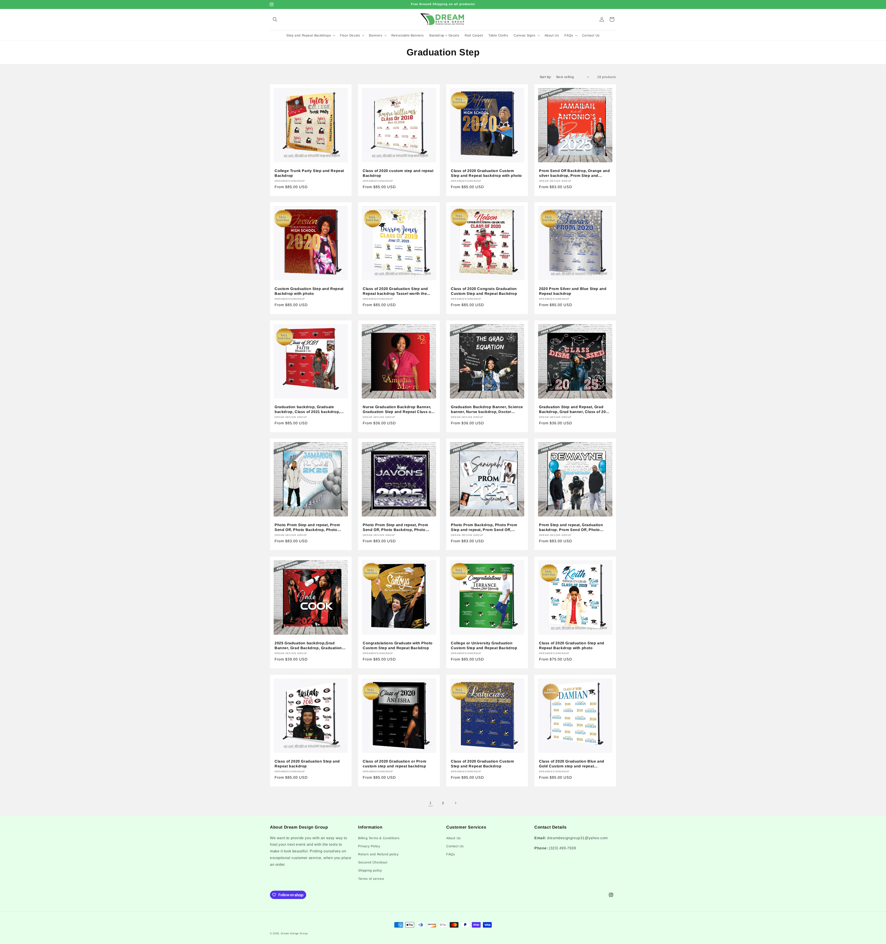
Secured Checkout (372, 862)
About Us (453, 838)
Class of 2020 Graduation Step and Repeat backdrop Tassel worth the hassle (395, 291)
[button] (275, 19)
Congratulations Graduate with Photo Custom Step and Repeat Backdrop (398, 645)
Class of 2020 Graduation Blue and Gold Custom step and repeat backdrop (571, 764)
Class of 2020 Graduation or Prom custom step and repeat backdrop (394, 763)
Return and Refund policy (378, 854)
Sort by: (546, 77)
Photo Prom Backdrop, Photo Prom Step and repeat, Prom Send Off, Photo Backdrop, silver (484, 527)
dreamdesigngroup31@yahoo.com (577, 838)
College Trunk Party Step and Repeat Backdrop (309, 173)
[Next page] (455, 803)
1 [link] (430, 803)
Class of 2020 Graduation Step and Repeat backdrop (307, 763)
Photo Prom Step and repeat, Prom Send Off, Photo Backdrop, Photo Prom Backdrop (395, 527)
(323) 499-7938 (562, 848)
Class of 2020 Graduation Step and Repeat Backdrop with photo (571, 645)
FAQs (450, 854)
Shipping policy (370, 870)
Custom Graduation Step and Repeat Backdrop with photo (309, 291)
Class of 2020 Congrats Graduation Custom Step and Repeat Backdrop (484, 291)
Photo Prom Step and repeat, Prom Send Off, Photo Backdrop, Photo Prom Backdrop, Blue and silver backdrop (307, 527)
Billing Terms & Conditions (379, 838)
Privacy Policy (369, 846)
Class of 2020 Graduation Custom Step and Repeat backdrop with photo (486, 173)
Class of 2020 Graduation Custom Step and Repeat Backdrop (482, 763)
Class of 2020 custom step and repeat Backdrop (398, 173)
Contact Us (455, 846)
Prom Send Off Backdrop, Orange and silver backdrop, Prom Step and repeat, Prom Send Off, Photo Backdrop (574, 173)
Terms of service (371, 879)
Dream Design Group (294, 933)
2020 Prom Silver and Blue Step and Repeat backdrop (572, 291)
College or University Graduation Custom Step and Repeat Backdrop (484, 645)
